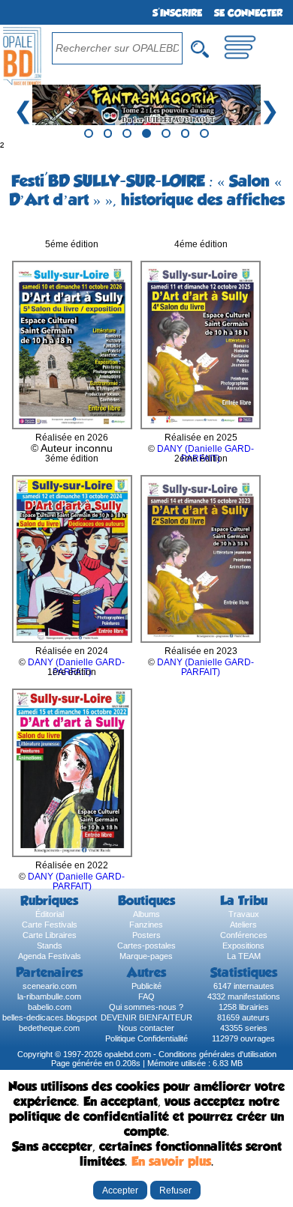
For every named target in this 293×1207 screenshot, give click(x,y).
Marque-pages (146, 956)
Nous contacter (146, 1027)
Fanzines (146, 924)
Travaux (243, 914)
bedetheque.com (49, 1027)
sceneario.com (50, 985)
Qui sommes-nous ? (146, 1006)
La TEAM (244, 956)
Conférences (243, 935)
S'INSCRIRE (177, 13)
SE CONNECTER (248, 13)
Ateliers (243, 924)
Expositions (243, 945)
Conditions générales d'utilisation (217, 1054)
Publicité (146, 985)
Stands (49, 945)
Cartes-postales (146, 945)
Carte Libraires (50, 935)
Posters (146, 935)
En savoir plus (171, 1161)
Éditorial (49, 914)
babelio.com (49, 1006)
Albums (146, 914)
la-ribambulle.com (49, 996)
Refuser (175, 1190)
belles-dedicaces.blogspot (49, 1017)
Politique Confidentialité (146, 1038)
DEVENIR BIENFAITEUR (146, 1017)
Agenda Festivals (49, 956)
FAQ (146, 996)
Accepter (120, 1190)
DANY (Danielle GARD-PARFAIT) (205, 667)
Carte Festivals (49, 924)
